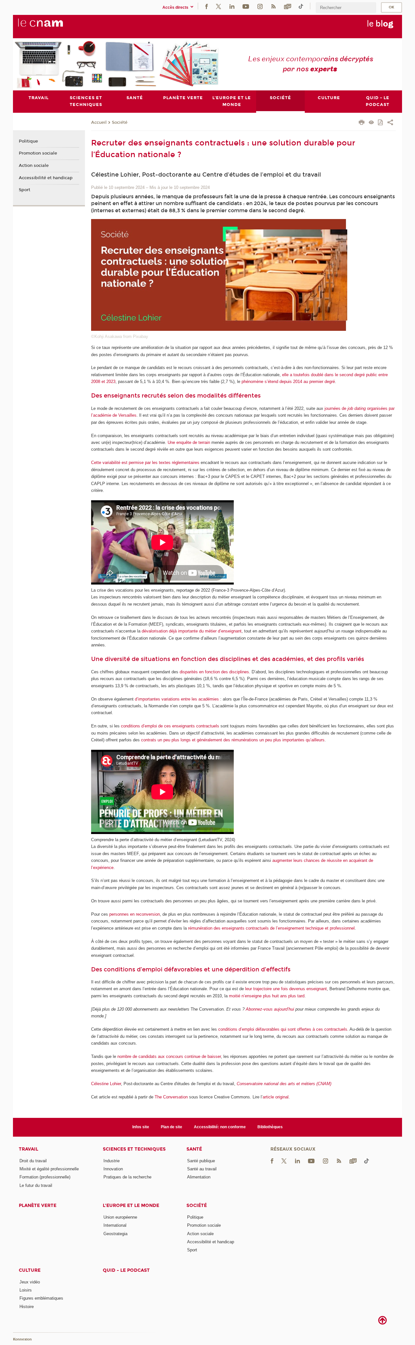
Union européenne (120, 1217)
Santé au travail (202, 1168)
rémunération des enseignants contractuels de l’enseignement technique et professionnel (271, 928)
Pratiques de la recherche (127, 1177)
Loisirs (25, 1290)
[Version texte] (371, 123)
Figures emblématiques (41, 1298)
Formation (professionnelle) (44, 1177)
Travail (28, 1149)
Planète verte (37, 1205)
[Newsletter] (287, 6)
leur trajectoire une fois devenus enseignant (286, 988)
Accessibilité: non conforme (220, 1127)
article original (276, 1097)
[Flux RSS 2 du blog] (273, 6)
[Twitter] (218, 6)
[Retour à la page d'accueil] (51, 26)
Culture (30, 1270)
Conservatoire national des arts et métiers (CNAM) (284, 1083)
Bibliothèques (270, 1127)
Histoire (26, 1306)
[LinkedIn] (232, 6)
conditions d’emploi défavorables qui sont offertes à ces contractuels (282, 1029)
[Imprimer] (361, 123)
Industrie (111, 1160)
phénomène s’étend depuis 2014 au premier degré (288, 381)
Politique (28, 141)
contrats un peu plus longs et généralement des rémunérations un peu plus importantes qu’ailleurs (233, 739)
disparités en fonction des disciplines (214, 671)
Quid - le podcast (126, 1270)
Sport (24, 189)
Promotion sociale (38, 153)
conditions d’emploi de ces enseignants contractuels (170, 726)
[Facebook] (206, 6)
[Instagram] (260, 6)
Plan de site (171, 1127)
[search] (346, 7)
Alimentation (198, 1177)
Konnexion (22, 1339)
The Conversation (171, 1097)
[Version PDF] (381, 123)
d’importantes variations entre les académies (177, 699)
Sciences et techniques (134, 1149)
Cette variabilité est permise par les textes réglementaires (145, 462)
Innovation (113, 1168)
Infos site (140, 1127)
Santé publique (201, 1160)
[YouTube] (245, 6)
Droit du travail (33, 1160)
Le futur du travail (35, 1185)
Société (119, 122)
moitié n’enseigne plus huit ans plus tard (266, 995)
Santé (194, 1149)
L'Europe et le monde (131, 1205)
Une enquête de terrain (189, 442)
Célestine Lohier (106, 1083)
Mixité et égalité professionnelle (49, 1168)
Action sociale (34, 165)
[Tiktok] (301, 6)
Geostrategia (115, 1233)
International (114, 1225)
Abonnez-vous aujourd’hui (270, 1009)
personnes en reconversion (134, 914)
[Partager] (390, 123)
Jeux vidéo (29, 1282)
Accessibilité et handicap (46, 177)
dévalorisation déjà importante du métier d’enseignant (192, 631)
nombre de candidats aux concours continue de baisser (169, 1056)
